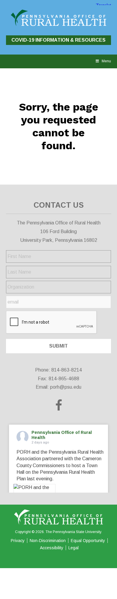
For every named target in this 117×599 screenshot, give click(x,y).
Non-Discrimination (48, 540)
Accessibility (51, 547)
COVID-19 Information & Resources (58, 40)
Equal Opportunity (88, 540)
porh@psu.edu (65, 387)
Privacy (18, 540)
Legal (73, 547)
